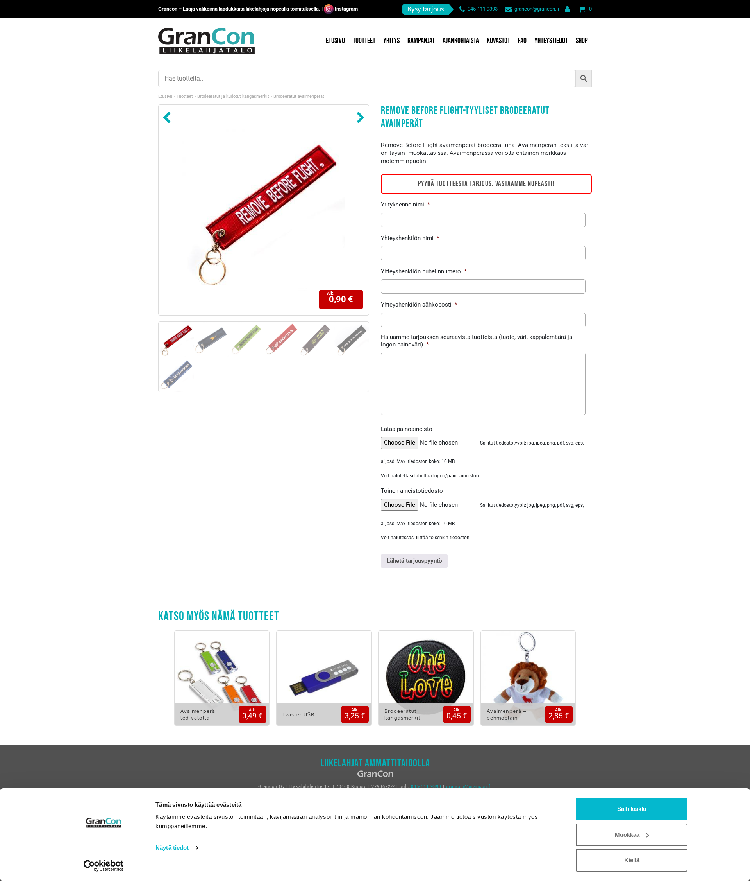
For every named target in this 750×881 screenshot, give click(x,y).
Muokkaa (627, 834)
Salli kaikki (631, 809)
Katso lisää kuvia (221, 683)
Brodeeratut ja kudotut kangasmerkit (233, 96)
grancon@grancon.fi (536, 9)
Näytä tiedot (172, 847)
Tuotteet (364, 40)
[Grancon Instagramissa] (329, 9)
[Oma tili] (566, 9)
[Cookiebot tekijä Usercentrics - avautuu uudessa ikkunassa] (104, 866)
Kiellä (631, 860)
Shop (582, 40)
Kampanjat (421, 40)
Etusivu (335, 40)
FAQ (522, 40)
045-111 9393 (483, 9)
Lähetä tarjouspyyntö (414, 560)
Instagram (346, 9)
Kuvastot (498, 40)
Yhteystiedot (551, 40)
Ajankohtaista (461, 40)
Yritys (391, 40)
